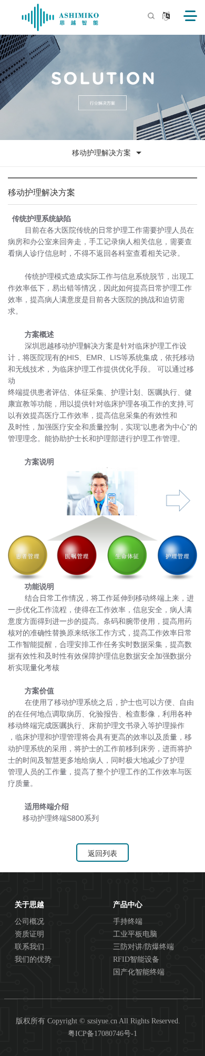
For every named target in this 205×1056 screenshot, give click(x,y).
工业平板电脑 (135, 934)
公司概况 (29, 921)
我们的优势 (33, 959)
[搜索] (150, 15)
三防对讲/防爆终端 (143, 947)
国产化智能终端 (139, 972)
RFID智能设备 (136, 959)
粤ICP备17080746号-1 (102, 1034)
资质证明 (29, 934)
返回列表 (102, 854)
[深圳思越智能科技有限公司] (60, 17)
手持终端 (127, 921)
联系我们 (29, 947)
